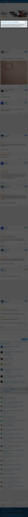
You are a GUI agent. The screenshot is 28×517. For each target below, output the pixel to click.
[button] (26, 22)
